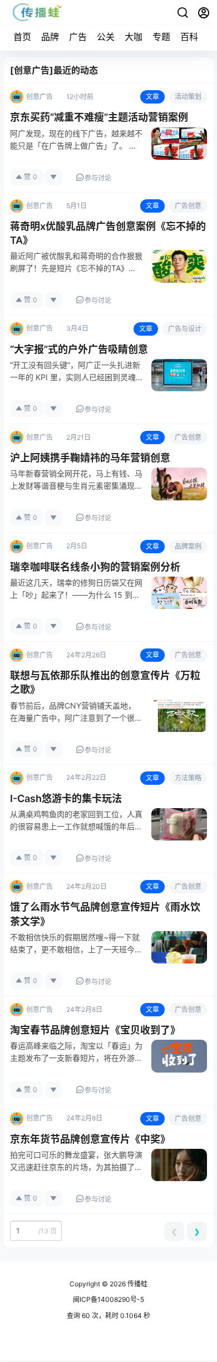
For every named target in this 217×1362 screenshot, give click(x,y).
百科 (189, 36)
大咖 (133, 36)
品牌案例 (188, 546)
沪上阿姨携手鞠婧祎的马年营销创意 (90, 458)
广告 (78, 36)
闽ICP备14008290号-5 (108, 1299)
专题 (161, 36)
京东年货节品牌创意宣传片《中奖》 (90, 1139)
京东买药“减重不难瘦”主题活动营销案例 (99, 117)
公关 (106, 36)
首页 (22, 36)
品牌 (50, 36)
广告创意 (188, 205)
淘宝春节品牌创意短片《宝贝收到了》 (95, 1030)
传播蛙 (136, 1284)
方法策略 (188, 778)
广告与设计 (184, 328)
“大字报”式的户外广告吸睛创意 (79, 349)
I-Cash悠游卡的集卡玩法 (66, 798)
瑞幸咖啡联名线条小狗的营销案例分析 (95, 567)
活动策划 (188, 96)
